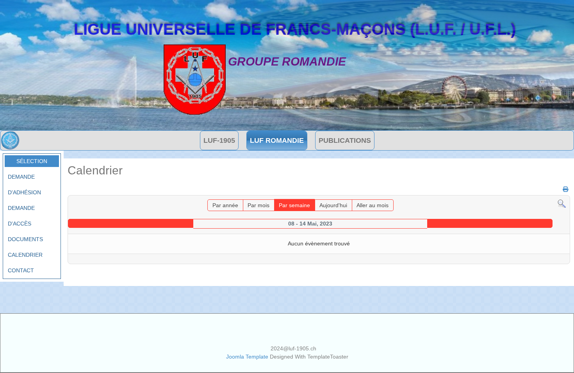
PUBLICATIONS (345, 140)
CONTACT (21, 270)
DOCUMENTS (25, 239)
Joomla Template (247, 356)
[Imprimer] (562, 189)
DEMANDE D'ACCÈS (21, 216)
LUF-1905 (219, 140)
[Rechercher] (562, 203)
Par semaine (294, 205)
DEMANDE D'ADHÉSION (24, 184)
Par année (225, 205)
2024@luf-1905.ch (293, 348)
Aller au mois (373, 205)
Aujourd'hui (333, 205)
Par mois (258, 205)
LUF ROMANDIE (277, 140)
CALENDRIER (25, 255)
